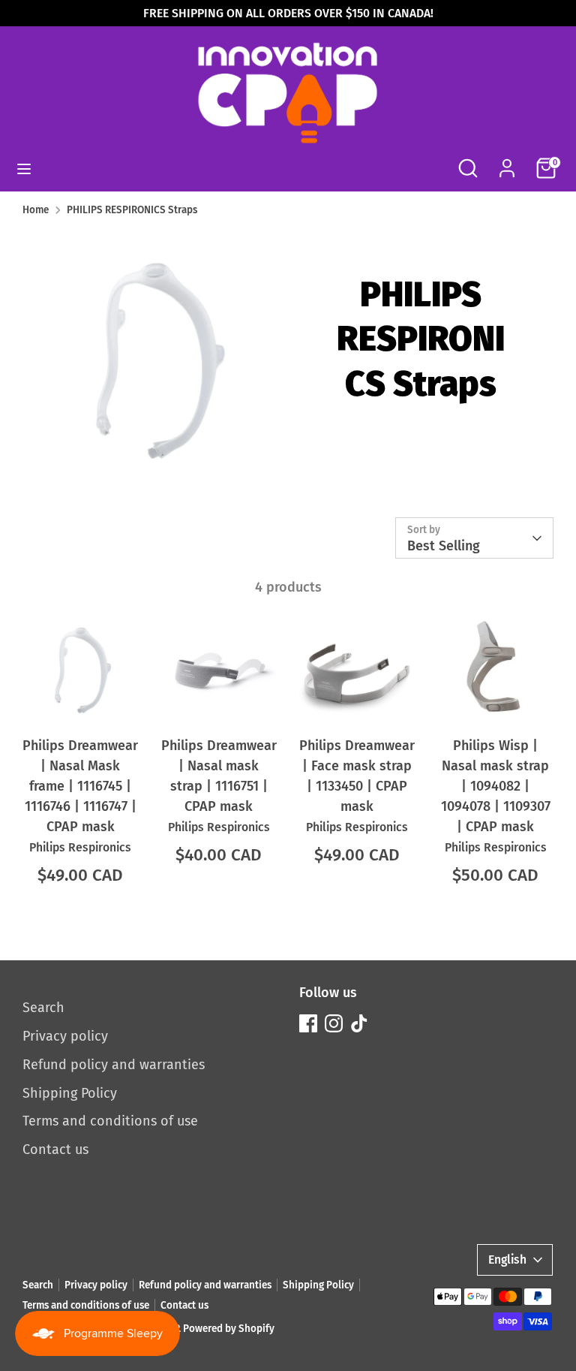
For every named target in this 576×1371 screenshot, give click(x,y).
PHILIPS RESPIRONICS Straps (132, 209)
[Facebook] (308, 1023)
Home (35, 209)
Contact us (55, 1149)
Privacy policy (65, 1036)
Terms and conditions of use (110, 1121)
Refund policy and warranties (113, 1064)
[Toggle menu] (24, 168)
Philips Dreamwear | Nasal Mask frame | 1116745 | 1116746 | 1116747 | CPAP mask (80, 786)
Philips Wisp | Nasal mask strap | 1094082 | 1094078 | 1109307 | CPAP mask (495, 786)
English (507, 1259)
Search (43, 1007)
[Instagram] (334, 1023)
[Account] (507, 163)
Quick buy (81, 703)
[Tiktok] (359, 1023)
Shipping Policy (69, 1093)
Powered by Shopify (228, 1328)
